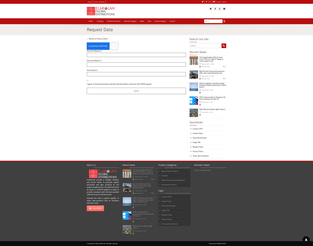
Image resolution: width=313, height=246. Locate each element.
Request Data (198, 147)
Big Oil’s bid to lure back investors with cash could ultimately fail (212, 72)
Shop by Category (130, 21)
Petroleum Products (169, 185)
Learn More (97, 208)
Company (100, 21)
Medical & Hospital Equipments (173, 180)
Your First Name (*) (94, 51)
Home (91, 21)
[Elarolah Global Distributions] (101, 11)
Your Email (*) (92, 70)
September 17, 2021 (208, 64)
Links (149, 21)
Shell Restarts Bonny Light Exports (212, 109)
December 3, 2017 (207, 102)
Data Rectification (200, 138)
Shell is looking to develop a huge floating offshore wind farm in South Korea (212, 85)
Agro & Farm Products (169, 171)
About (90, 2)
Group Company (99, 2)
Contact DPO (198, 129)
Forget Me (197, 142)
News (142, 21)
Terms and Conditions (201, 156)
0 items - (221, 2)
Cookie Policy (198, 133)
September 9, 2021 (207, 90)
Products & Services (113, 21)
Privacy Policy (198, 151)
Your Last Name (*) (94, 61)
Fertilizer (164, 176)
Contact (172, 21)
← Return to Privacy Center (97, 39)
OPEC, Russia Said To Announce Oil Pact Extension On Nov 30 (212, 98)
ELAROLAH (102, 243)
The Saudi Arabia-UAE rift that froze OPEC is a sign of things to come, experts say (211, 59)
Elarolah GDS (205, 66)
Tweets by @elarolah (202, 170)
